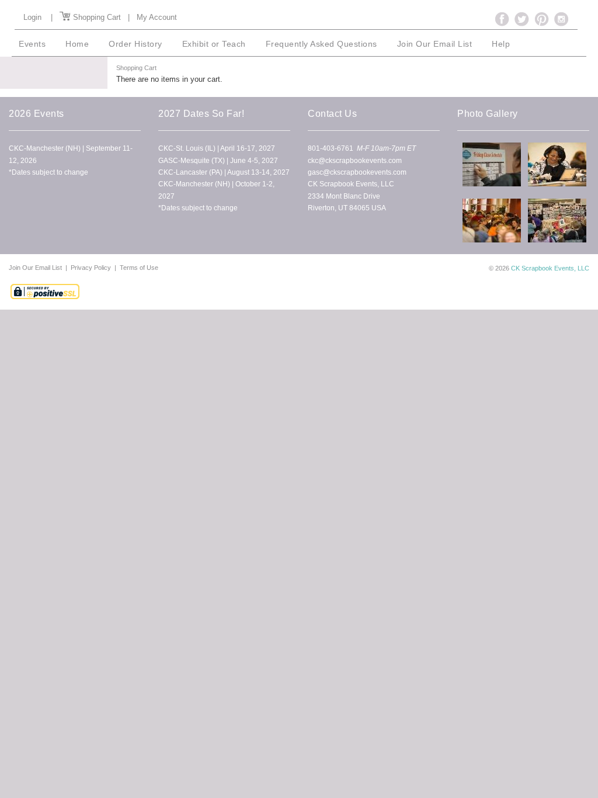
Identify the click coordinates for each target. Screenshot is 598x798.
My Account (157, 17)
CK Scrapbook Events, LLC (550, 268)
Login (32, 17)
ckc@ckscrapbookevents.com (355, 161)
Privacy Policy (91, 267)
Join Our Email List (36, 267)
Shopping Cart (96, 17)
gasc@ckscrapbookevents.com (357, 172)
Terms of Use (139, 267)
